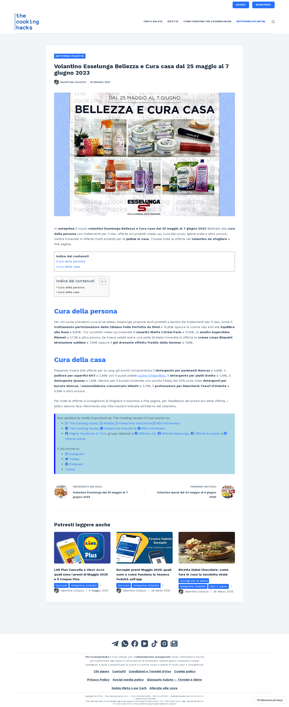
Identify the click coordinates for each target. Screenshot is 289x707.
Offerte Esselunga (175, 433)
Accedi (240, 4)
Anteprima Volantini (250, 21)
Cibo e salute (153, 21)
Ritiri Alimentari (167, 423)
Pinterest (75, 464)
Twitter (74, 459)
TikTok (70, 469)
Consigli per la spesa (193, 580)
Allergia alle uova (163, 688)
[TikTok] (154, 643)
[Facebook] (134, 643)
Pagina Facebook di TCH (87, 433)
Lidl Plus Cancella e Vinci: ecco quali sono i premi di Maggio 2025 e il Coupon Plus (81, 574)
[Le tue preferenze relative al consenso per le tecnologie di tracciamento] (270, 700)
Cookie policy (184, 671)
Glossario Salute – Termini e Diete (174, 679)
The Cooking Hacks (83, 423)
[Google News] (174, 643)
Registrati (263, 4)
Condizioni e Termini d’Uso (150, 671)
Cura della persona (70, 261)
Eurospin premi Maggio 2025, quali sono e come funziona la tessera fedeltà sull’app (143, 574)
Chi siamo (101, 671)
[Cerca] (273, 21)
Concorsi (61, 585)
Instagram (76, 454)
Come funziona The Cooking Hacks (207, 21)
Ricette (173, 21)
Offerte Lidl (147, 433)
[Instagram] (164, 643)
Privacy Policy (98, 679)
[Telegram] (115, 643)
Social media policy (128, 679)
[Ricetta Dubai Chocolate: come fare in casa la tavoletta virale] (207, 548)
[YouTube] (144, 643)
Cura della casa (68, 266)
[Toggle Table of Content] (100, 281)
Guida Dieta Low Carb (129, 688)
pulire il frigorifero (152, 375)
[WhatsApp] (124, 643)
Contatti (119, 671)
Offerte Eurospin (207, 433)
